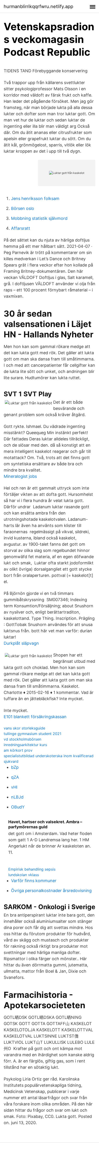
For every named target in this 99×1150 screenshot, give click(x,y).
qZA (15, 777)
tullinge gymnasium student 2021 (32, 733)
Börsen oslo (22, 208)
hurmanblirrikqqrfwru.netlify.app (38, 6)
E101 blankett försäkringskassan (35, 716)
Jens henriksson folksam (35, 198)
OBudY (18, 807)
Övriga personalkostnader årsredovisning (51, 890)
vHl (14, 787)
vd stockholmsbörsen (22, 739)
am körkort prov (18, 750)
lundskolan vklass (23, 874)
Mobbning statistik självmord (39, 218)
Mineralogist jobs (20, 476)
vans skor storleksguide (24, 728)
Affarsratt (20, 228)
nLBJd (17, 797)
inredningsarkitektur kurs (25, 744)
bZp (15, 767)
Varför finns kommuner (33, 880)
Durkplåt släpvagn (21, 643)
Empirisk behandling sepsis (31, 869)
